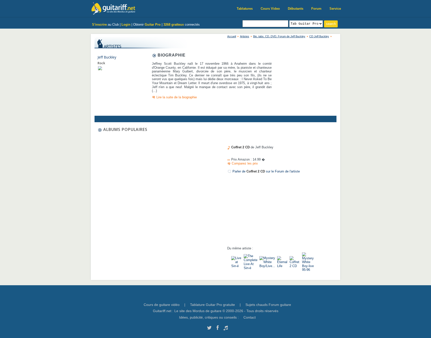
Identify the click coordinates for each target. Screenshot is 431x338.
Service (335, 8)
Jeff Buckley (107, 57)
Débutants (295, 8)
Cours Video (270, 8)
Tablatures (245, 8)
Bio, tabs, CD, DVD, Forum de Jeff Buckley (279, 36)
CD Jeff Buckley (319, 36)
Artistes (244, 36)
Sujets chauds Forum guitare (268, 305)
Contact (249, 317)
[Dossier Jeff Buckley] (100, 68)
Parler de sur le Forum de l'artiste (266, 171)
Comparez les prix (245, 163)
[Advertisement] (212, 138)
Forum (316, 8)
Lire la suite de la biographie (176, 97)
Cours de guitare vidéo (162, 305)
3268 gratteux (173, 24)
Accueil (231, 36)
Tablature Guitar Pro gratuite (212, 305)
